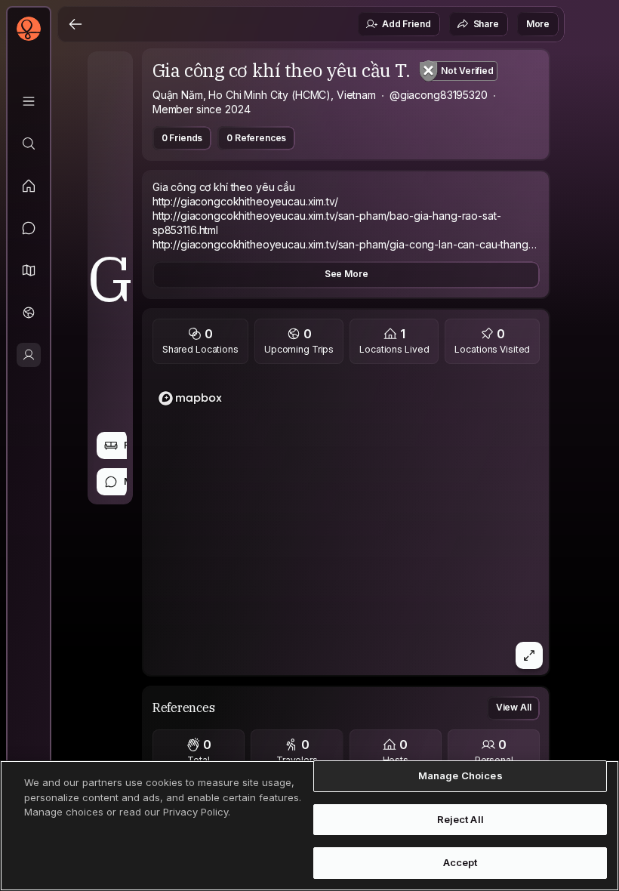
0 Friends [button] (182, 137)
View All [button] (513, 707)
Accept (460, 862)
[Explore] (29, 143)
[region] (346, 524)
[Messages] (29, 228)
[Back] (75, 24)
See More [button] (346, 273)
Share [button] (486, 23)
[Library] (29, 101)
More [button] (538, 23)
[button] (29, 270)
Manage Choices (460, 775)
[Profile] (29, 355)
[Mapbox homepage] (190, 398)
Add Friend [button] (406, 23)
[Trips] (29, 313)
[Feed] (29, 186)
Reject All (460, 819)
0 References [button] (256, 137)
